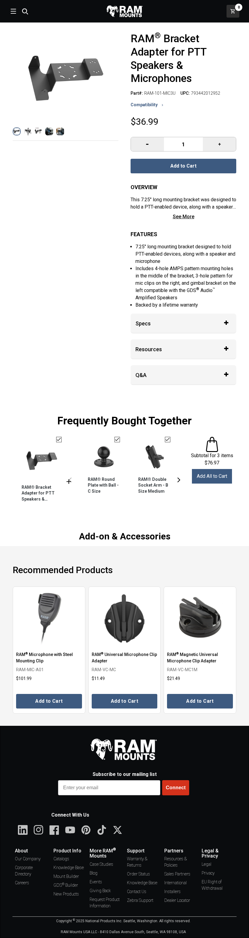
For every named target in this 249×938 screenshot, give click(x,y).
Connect (176, 787)
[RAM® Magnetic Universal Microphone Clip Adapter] (200, 618)
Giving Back (100, 890)
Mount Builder (66, 876)
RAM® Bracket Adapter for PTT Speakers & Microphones (38, 494)
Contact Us (136, 891)
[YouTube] (70, 830)
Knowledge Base (68, 867)
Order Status (138, 874)
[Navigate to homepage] (124, 11)
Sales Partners (177, 874)
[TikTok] (102, 830)
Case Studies (101, 864)
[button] (17, 131)
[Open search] (25, 11)
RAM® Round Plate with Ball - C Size (103, 485)
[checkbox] (59, 439)
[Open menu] (13, 11)
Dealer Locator (177, 900)
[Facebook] (54, 830)
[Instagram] (38, 830)
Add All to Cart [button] (212, 476)
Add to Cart (183, 166)
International (175, 882)
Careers (22, 882)
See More (183, 216)
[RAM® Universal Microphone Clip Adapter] (125, 618)
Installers (172, 891)
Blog (93, 873)
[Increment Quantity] (147, 144)
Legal (206, 864)
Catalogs (61, 858)
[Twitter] (117, 830)
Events (96, 881)
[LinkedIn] (23, 830)
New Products (66, 894)
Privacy (208, 873)
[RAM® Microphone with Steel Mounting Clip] (49, 618)
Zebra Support (140, 900)
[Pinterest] (86, 830)
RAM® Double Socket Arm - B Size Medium (153, 485)
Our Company (28, 858)
